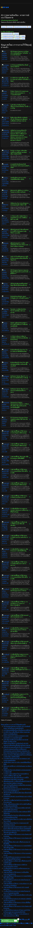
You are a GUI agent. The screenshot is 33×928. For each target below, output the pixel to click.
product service (7, 38)
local (17, 36)
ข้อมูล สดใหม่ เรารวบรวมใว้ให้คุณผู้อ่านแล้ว (13, 724)
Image (16, 34)
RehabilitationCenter (20, 27)
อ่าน (15, 920)
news (23, 36)
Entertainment (7, 34)
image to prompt (8, 36)
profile (17, 38)
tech (23, 38)
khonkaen (10, 27)
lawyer (4, 27)
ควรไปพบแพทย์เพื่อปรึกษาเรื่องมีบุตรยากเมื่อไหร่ (17, 730)
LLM (29, 27)
